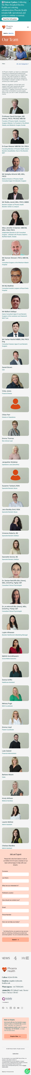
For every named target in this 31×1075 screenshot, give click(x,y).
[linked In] (11, 1008)
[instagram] (22, 1008)
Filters (3, 63)
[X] (7, 1008)
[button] (27, 1071)
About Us (11, 33)
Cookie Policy (15, 1053)
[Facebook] (3, 1008)
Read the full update (10, 19)
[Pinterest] (14, 1008)
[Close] (29, 1)
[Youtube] (18, 1008)
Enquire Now (14, 1036)
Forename (5, 871)
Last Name (5, 878)
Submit (14, 939)
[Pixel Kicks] (10, 1071)
